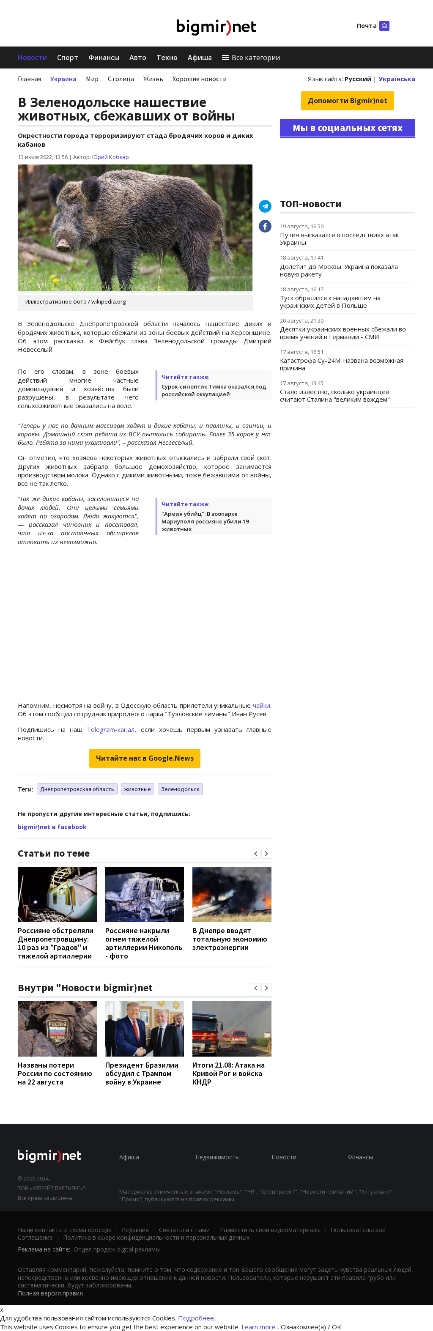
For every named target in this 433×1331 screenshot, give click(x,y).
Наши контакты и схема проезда (65, 1230)
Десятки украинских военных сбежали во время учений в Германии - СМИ (343, 333)
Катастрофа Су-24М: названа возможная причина (341, 364)
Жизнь (153, 78)
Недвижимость (217, 1157)
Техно (167, 57)
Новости (32, 57)
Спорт (67, 57)
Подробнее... (198, 1318)
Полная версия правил (50, 1293)
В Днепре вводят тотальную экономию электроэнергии (229, 939)
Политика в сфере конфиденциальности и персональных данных (156, 1237)
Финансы (103, 57)
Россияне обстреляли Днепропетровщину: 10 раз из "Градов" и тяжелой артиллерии (55, 943)
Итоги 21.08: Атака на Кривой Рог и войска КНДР (228, 1073)
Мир (92, 78)
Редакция (135, 1230)
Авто (137, 57)
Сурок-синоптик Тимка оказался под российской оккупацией (214, 390)
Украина (63, 78)
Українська (396, 78)
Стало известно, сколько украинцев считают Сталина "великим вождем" (335, 395)
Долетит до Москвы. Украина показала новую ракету (339, 270)
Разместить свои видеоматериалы (270, 1230)
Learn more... (260, 1327)
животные (137, 789)
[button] (256, 854)
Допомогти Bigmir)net (347, 100)
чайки (261, 705)
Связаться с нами (184, 1230)
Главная (29, 78)
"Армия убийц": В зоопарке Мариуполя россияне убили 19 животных (205, 521)
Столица (121, 78)
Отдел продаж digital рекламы (117, 1249)
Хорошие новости (200, 78)
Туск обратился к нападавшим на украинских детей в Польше (330, 301)
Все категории (256, 57)
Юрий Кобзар (110, 157)
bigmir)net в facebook (52, 827)
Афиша (200, 57)
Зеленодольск (180, 789)
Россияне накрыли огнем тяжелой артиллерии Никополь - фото (143, 943)
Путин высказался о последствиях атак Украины (339, 238)
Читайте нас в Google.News (145, 758)
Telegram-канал (110, 729)
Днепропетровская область (77, 789)
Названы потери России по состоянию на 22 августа (55, 1073)
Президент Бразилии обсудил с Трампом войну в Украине (141, 1073)
